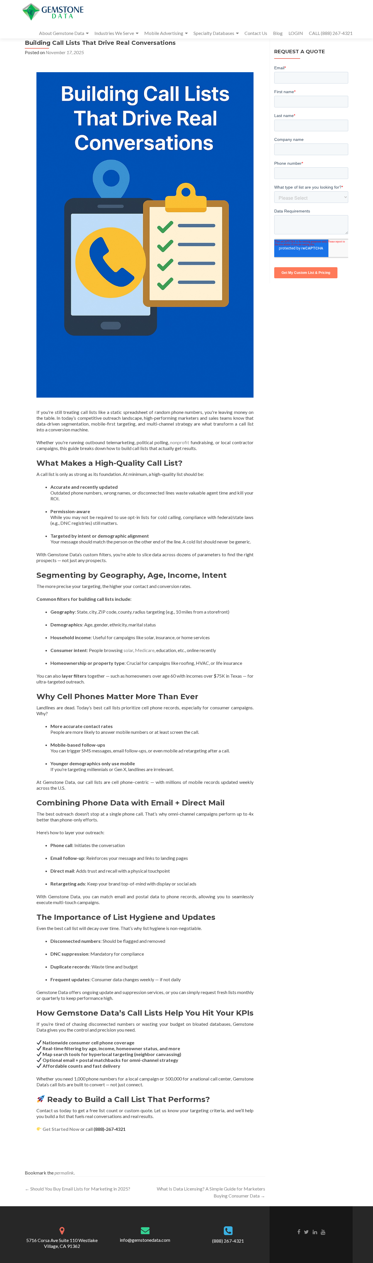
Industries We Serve (114, 33)
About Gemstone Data (61, 33)
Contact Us (255, 33)
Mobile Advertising (163, 33)
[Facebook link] (298, 1231)
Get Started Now (61, 1129)
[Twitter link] (306, 1231)
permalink (64, 1172)
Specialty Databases (213, 33)
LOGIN (295, 33)
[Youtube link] (323, 1231)
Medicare (144, 650)
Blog (278, 33)
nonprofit (179, 442)
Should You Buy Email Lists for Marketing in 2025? (77, 1188)
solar (128, 650)
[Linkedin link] (315, 1231)
